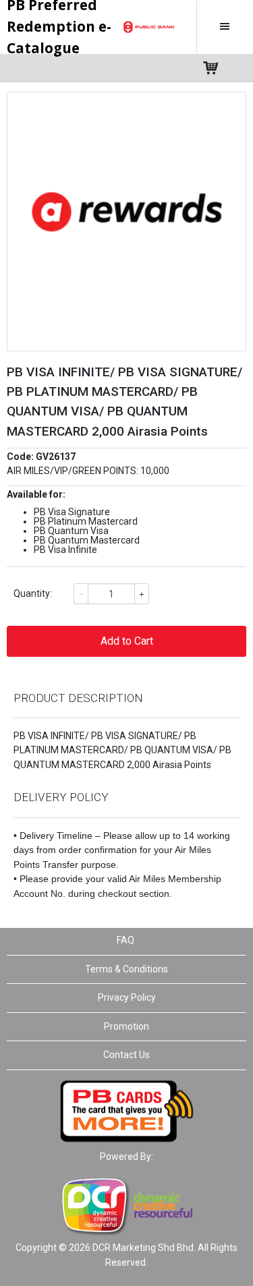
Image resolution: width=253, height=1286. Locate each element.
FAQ (125, 940)
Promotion (126, 1026)
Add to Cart (127, 641)
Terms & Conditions (126, 969)
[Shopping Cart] (224, 67)
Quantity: (32, 593)
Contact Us (126, 1054)
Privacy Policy (127, 997)
